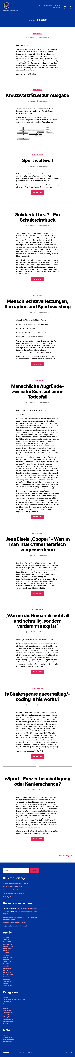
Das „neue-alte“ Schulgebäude (27, 908)
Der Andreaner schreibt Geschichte (14, 999)
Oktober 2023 (7, 961)
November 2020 (8, 983)
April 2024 (6, 955)
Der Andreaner (12, 1053)
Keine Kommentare (44, 37)
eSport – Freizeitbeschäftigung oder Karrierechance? (37, 781)
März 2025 (6, 939)
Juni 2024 (6, 950)
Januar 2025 (7, 942)
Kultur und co (7, 1006)
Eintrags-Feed (7, 1037)
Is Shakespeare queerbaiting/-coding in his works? (37, 696)
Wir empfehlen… (8, 1017)
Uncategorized (37, 33)
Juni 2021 (6, 977)
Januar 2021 (6, 979)
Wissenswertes (37, 154)
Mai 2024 (6, 953)
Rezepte (5, 1008)
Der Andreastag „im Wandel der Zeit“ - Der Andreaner (19, 917)
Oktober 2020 (7, 986)
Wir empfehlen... (37, 533)
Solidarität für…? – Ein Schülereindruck (37, 217)
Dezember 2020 (8, 981)
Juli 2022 (6, 970)
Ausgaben (49, 5)
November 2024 (8, 946)
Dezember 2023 (8, 957)
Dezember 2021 (8, 975)
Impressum (56, 7)
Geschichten (7, 1001)
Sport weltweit (37, 160)
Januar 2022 (7, 972)
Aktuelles (6, 997)
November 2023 (8, 959)
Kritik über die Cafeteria (18, 922)
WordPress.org (7, 1041)
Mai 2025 (6, 937)
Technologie (7, 1010)
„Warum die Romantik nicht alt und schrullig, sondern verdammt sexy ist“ (37, 621)
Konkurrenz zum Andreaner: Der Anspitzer (16, 883)
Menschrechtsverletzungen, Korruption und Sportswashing (37, 303)
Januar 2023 (7, 968)
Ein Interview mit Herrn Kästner (12, 886)
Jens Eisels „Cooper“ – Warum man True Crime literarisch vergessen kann (37, 544)
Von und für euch (37, 380)
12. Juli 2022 (31, 37)
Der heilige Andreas (9, 897)
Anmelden (6, 1035)
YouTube (5, 1023)
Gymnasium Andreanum (10, 1004)
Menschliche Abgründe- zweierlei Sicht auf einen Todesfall (37, 391)
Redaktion (6, 922)
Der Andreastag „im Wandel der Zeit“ (14, 893)
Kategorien (40, 5)
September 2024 (8, 948)
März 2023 (6, 966)
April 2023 (6, 964)
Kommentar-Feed (8, 1039)
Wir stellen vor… (8, 1019)
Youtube (57, 5)
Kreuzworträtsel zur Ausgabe (37, 95)
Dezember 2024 (8, 944)
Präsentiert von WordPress (27, 1053)
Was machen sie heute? (10, 890)
